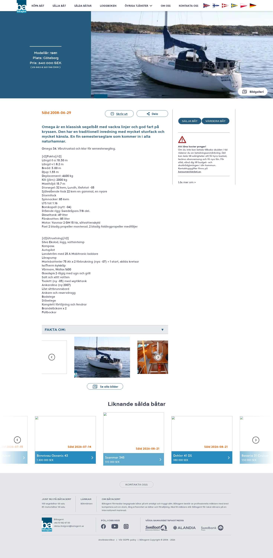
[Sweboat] (156, 527)
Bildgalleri (257, 91)
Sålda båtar (83, 5)
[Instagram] (126, 526)
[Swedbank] (212, 527)
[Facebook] (103, 526)
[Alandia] (184, 527)
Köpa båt (38, 5)
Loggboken (108, 5)
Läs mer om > (187, 182)
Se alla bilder (109, 386)
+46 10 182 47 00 (62, 522)
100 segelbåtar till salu (53, 503)
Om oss (165, 5)
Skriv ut (122, 113)
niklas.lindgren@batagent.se (69, 525)
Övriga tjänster (136, 5)
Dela (155, 113)
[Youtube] (114, 526)
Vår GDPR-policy (127, 539)
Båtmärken (86, 503)
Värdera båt (215, 121)
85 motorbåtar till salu (53, 506)
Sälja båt (59, 5)
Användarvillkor (106, 539)
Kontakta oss (188, 5)
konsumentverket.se (189, 171)
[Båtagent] (21, 6)
